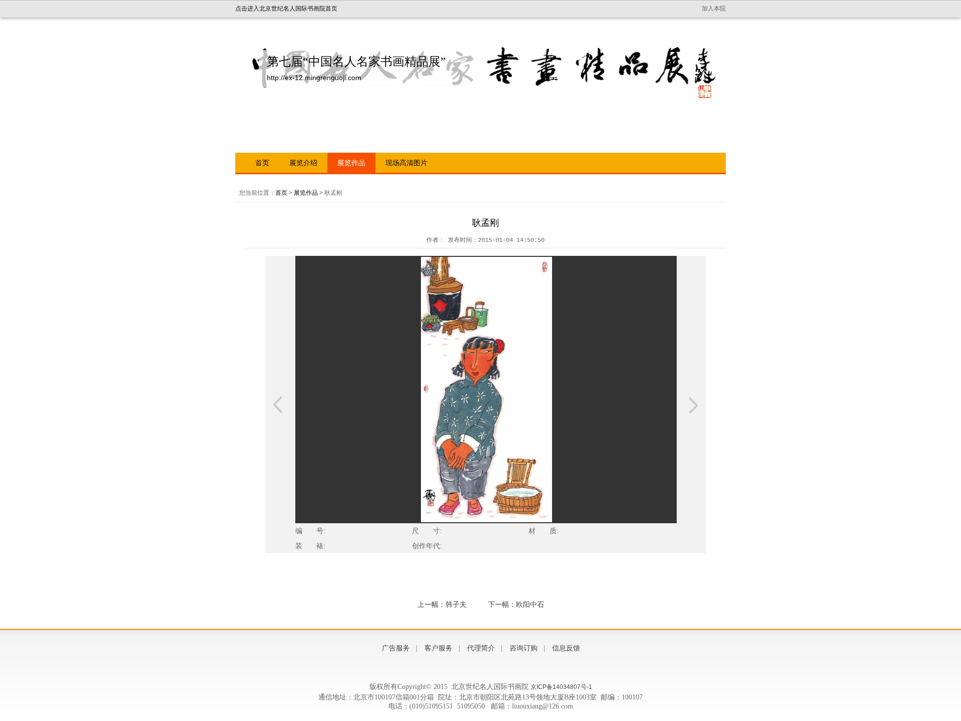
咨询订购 (524, 648)
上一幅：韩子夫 (441, 604)
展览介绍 (303, 163)
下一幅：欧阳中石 (516, 604)
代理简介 (481, 648)
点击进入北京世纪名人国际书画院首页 (286, 8)
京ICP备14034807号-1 (561, 686)
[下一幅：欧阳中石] (693, 405)
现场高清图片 (406, 163)
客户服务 (438, 648)
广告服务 (396, 648)
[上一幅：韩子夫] (277, 405)
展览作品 (351, 163)
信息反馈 (566, 648)
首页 (262, 163)
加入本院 (714, 8)
